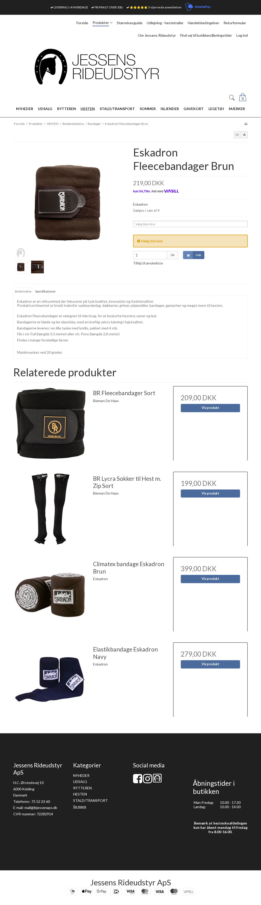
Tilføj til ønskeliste (148, 263)
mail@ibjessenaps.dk (40, 807)
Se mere (79, 806)
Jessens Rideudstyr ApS (130, 882)
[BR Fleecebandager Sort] (50, 423)
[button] (237, 134)
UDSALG (80, 781)
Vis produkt (210, 408)
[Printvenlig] (246, 124)
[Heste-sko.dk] (157, 781)
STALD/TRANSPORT (90, 800)
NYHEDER (81, 775)
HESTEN (80, 794)
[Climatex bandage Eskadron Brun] (50, 594)
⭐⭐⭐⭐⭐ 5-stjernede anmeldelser (156, 7)
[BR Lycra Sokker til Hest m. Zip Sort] (50, 509)
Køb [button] (198, 255)
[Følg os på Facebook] (137, 781)
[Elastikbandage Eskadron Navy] (50, 679)
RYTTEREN (82, 788)
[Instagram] (147, 781)
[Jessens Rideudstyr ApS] (130, 67)
